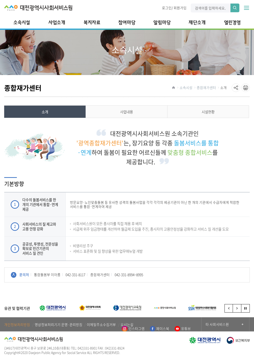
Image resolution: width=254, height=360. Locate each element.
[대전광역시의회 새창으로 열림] (90, 307)
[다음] (237, 308)
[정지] (245, 308)
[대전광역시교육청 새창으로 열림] (127, 307)
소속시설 (186, 87)
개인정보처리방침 (17, 324)
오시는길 (127, 324)
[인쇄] (245, 87)
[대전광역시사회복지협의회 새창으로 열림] (202, 307)
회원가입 (180, 7)
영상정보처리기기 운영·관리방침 (58, 324)
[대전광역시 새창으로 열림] (52, 307)
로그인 (167, 7)
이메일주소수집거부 (101, 324)
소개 (223, 87)
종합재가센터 (206, 87)
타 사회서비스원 (217, 324)
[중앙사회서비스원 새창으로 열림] (165, 307)
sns (236, 87)
